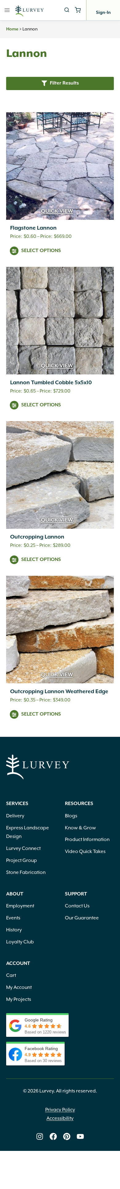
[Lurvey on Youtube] (80, 1136)
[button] (60, 83)
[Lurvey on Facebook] (53, 1136)
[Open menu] (7, 10)
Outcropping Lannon (37, 537)
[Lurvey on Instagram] (39, 1136)
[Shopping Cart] (77, 10)
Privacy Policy (60, 1109)
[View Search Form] (66, 10)
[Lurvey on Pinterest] (66, 1136)
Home (12, 29)
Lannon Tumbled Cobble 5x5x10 (51, 383)
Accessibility (60, 1118)
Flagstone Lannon (33, 228)
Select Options (41, 251)
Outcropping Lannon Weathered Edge (59, 692)
